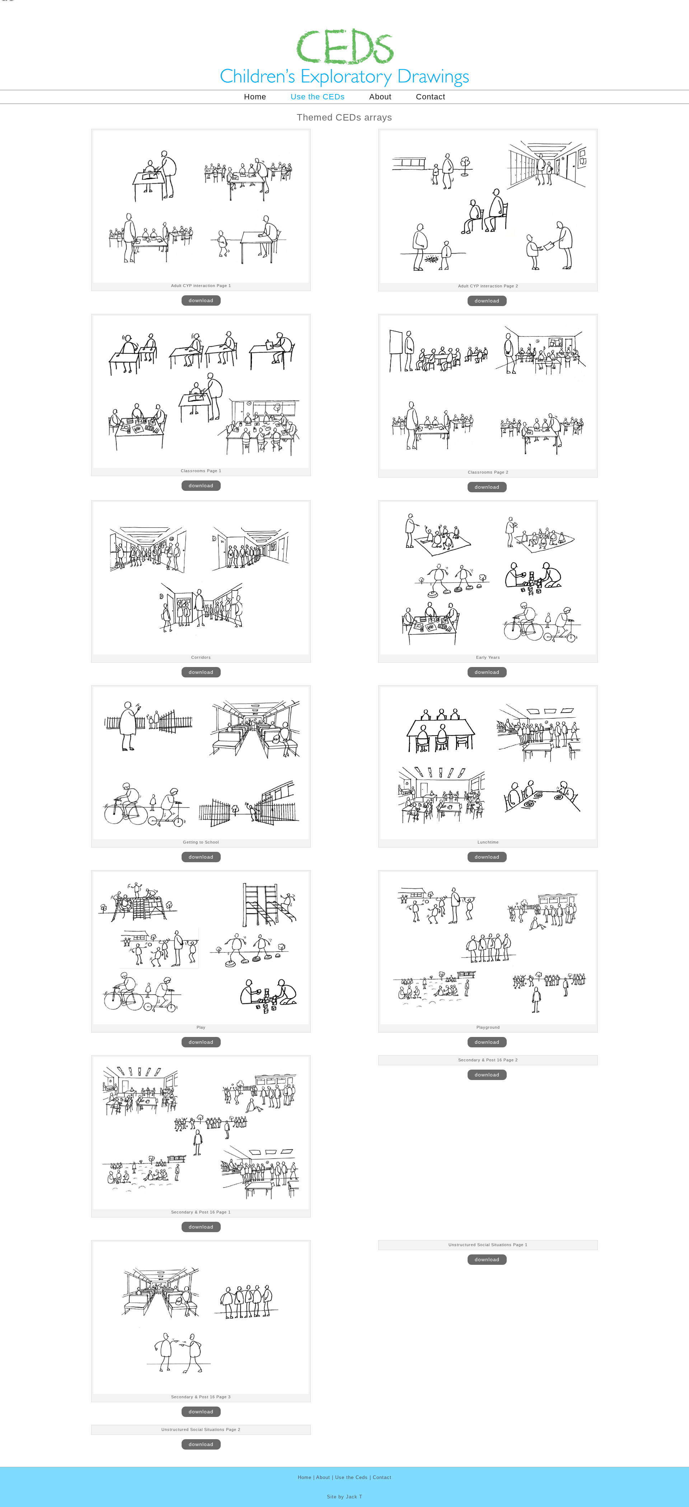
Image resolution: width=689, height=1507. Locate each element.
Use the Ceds (351, 1477)
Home (255, 96)
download (201, 300)
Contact (430, 96)
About (380, 96)
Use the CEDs (318, 96)
